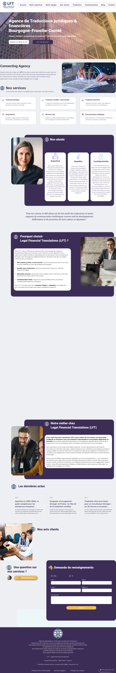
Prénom (84, 579)
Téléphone (85, 587)
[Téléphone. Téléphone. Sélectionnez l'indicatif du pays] (84, 590)
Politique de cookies (77, 670)
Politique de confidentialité (41, 670)
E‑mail (53, 587)
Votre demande (55, 595)
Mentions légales (59, 670)
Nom (53, 579)
